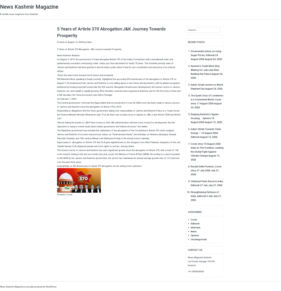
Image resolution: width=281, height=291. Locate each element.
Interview (195, 227)
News (194, 231)
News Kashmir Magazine (29, 7)
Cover (69, 194)
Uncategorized (199, 239)
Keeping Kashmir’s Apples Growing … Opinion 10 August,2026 (205, 118)
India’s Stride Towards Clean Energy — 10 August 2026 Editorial (206, 133)
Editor (89, 42)
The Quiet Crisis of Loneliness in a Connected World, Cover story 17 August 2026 (207, 99)
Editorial (195, 223)
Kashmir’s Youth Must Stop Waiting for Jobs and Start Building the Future (205, 70)
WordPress (51, 286)
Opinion (195, 235)
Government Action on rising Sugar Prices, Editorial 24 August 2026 (206, 55)
